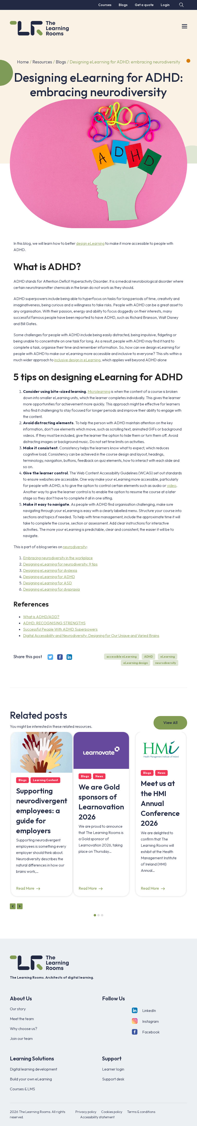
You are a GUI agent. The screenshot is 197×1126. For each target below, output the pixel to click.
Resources (42, 62)
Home (23, 62)
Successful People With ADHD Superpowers (60, 629)
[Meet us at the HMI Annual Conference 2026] (161, 748)
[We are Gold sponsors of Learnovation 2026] (101, 749)
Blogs (61, 62)
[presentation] (13, 906)
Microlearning (99, 391)
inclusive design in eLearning (77, 359)
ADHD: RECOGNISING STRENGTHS (54, 623)
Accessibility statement (97, 1117)
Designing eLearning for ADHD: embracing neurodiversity (125, 62)
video (171, 485)
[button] (180, 5)
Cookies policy (111, 1112)
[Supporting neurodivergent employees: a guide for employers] (41, 751)
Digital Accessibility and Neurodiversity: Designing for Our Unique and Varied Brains (91, 635)
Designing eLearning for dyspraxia (51, 589)
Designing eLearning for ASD (47, 582)
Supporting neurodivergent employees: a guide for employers (41, 810)
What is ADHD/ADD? (41, 616)
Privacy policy (85, 1112)
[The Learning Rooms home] (39, 962)
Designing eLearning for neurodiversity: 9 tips (60, 564)
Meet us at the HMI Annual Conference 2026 (160, 803)
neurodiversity (74, 546)
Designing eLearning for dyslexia (50, 570)
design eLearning (90, 243)
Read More (25, 888)
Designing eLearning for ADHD (49, 576)
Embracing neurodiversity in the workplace (58, 557)
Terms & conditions (141, 1112)
